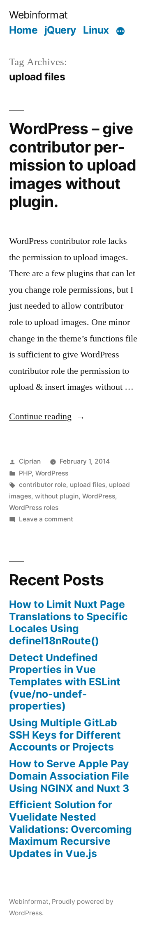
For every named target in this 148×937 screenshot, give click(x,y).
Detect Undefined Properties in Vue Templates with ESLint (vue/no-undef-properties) (64, 681)
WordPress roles (33, 508)
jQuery (60, 30)
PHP (25, 473)
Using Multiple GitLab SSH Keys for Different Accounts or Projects (65, 734)
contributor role (42, 485)
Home (23, 30)
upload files (87, 485)
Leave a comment (46, 519)
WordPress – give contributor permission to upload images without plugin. (72, 165)
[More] (120, 31)
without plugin (57, 496)
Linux (96, 30)
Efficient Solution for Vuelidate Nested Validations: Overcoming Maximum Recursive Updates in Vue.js (70, 829)
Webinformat (38, 15)
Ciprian (30, 461)
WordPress (51, 473)
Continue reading (47, 416)
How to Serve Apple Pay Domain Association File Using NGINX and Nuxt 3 (69, 775)
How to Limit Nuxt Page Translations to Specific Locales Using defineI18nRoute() (68, 622)
